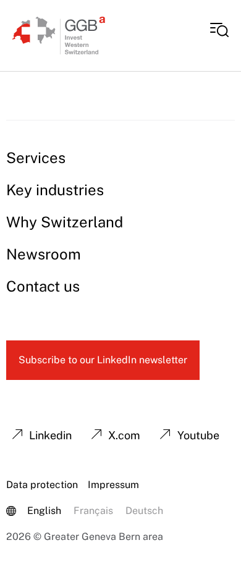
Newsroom (43, 254)
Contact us (43, 286)
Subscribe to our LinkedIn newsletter (103, 360)
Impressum (113, 485)
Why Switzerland (64, 221)
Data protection (42, 485)
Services (36, 157)
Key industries (55, 189)
